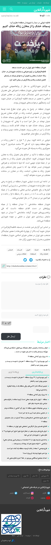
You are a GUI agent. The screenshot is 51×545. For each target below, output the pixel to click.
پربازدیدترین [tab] (37, 372)
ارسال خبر (32, 3)
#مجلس (10, 250)
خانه (48, 15)
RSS (19, 3)
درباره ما (24, 3)
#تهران (28, 250)
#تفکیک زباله (44, 254)
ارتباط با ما (36, 536)
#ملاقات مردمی (21, 254)
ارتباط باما (46, 3)
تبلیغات (39, 3)
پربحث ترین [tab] (13, 372)
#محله (36, 250)
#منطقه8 (33, 254)
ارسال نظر (11, 336)
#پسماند (19, 250)
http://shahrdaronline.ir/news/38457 (22, 266)
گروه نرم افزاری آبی (6, 540)
